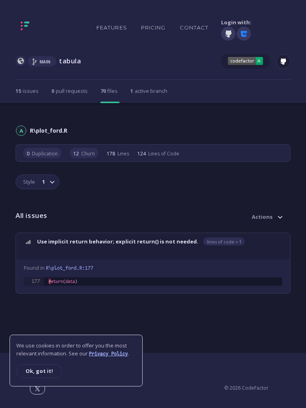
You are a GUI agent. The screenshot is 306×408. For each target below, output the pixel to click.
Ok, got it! (39, 371)
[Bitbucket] (244, 34)
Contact (194, 27)
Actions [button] (262, 217)
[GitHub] (228, 34)
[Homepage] (50, 27)
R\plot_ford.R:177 (69, 268)
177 (35, 281)
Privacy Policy (108, 354)
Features (111, 27)
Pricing (153, 27)
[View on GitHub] (283, 61)
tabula (70, 60)
